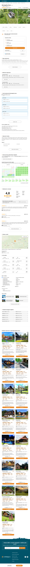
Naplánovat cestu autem (5, 249)
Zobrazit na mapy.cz (18, 249)
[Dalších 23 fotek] (21, 440)
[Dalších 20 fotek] (8, 389)
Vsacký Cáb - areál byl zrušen (19, 281)
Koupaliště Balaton (5, 278)
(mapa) (9, 6)
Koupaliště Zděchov (5, 279)
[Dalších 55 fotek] (8, 414)
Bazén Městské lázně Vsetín (6, 284)
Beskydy (6, 6)
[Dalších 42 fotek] (8, 337)
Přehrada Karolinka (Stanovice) (6, 290)
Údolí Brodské (21, 300)
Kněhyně (4, 344)
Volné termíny (6, 79)
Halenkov (4, 6)
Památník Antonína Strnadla (23, 296)
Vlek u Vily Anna (18, 279)
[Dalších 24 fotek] (21, 363)
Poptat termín (19, 565)
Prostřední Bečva (7, 344)
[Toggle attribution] (27, 247)
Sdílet (20, 7)
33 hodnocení (9, 7)
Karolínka (17, 284)
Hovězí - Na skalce (18, 283)
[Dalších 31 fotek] (8, 363)
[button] (15, 241)
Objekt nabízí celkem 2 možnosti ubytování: (10, 33)
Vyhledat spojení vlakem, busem (12, 249)
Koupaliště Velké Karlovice (6, 280)
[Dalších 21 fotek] (8, 491)
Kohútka (17, 280)
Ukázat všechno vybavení (15, 149)
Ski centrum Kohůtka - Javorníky (10, 296)
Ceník (22, 50)
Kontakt (13, 561)
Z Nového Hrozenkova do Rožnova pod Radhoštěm (9, 300)
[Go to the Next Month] (27, 164)
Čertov (17, 282)
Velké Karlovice (8, 497)
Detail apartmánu (8, 509)
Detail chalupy (8, 356)
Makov (17, 395)
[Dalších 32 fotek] (8, 465)
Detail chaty (8, 381)
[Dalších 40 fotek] (21, 389)
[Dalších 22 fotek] (21, 414)
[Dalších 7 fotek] (21, 465)
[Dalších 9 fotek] (21, 491)
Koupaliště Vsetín (5, 282)
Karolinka (4, 395)
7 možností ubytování (10, 502)
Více (9, 353)
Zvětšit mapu (25, 236)
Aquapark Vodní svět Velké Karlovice (7, 281)
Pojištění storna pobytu (15, 559)
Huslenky (17, 278)
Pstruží (3, 370)
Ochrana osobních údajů (15, 554)
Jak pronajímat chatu (15, 557)
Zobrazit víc (3, 286)
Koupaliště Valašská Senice (6, 283)
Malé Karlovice (4, 497)
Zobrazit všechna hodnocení (15, 228)
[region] (15, 242)
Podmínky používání (15, 552)
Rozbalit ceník (15, 121)
